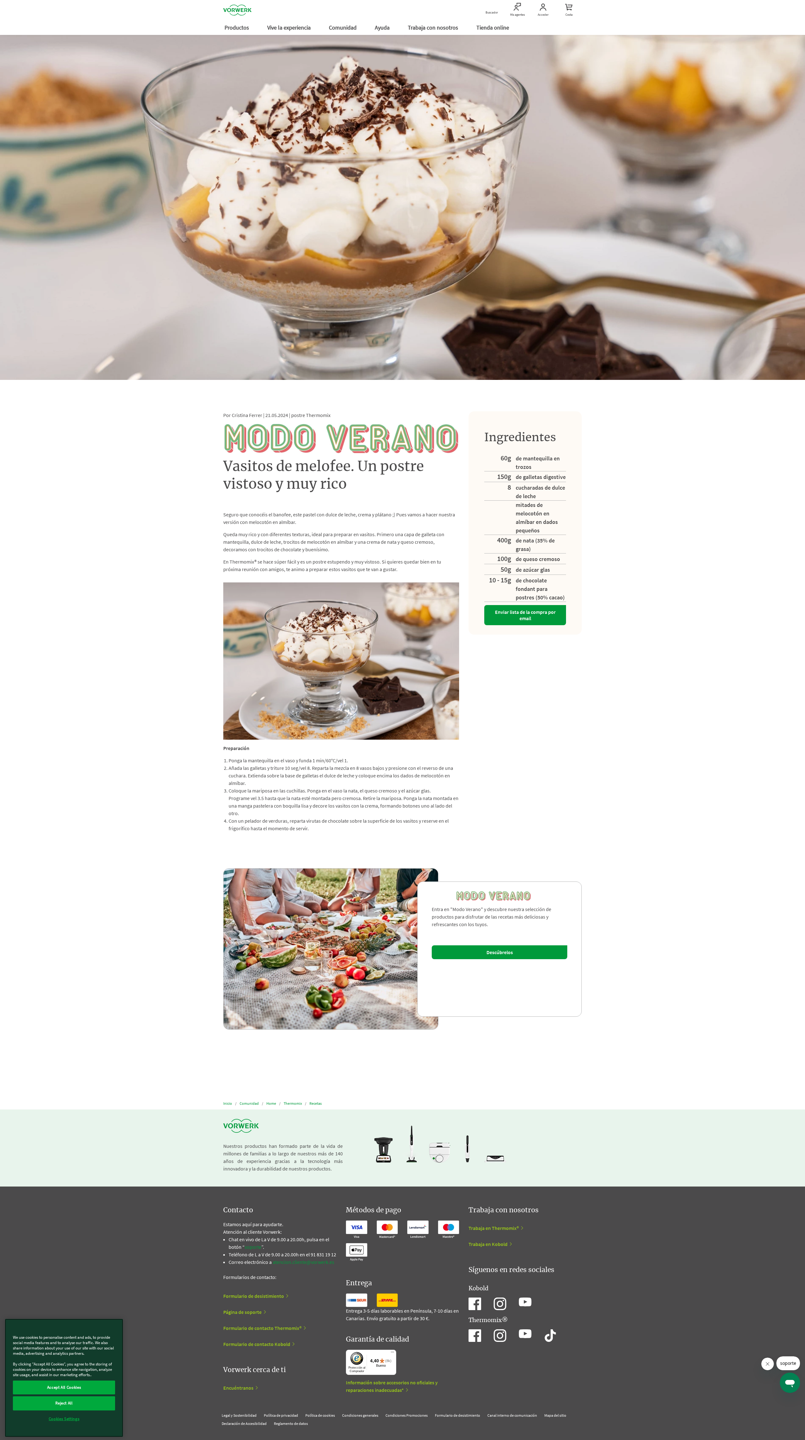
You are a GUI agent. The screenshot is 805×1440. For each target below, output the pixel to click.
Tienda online (493, 27)
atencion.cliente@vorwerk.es (303, 1262)
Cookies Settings (64, 1418)
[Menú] (392, 1353)
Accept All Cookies (64, 1387)
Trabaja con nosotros (433, 27)
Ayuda (383, 27)
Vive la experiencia (289, 27)
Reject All (64, 1403)
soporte (253, 1247)
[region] (64, 1378)
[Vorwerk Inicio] (237, 10)
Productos (237, 27)
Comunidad (343, 27)
